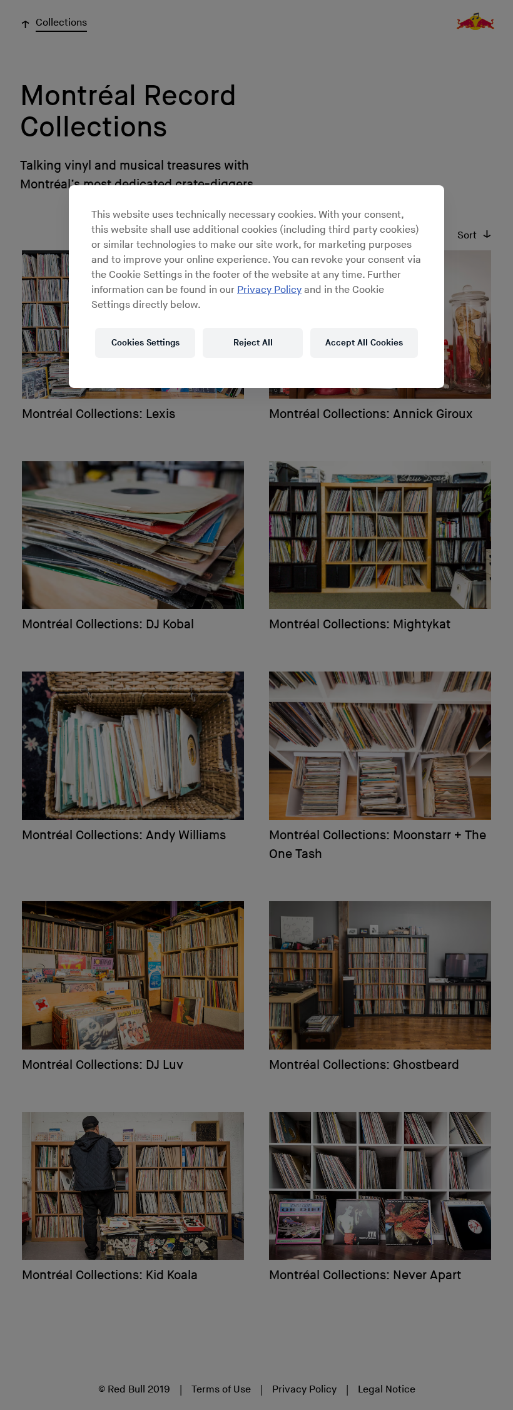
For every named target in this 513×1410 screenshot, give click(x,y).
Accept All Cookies (364, 342)
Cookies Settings (145, 342)
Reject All (253, 342)
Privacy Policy (269, 290)
